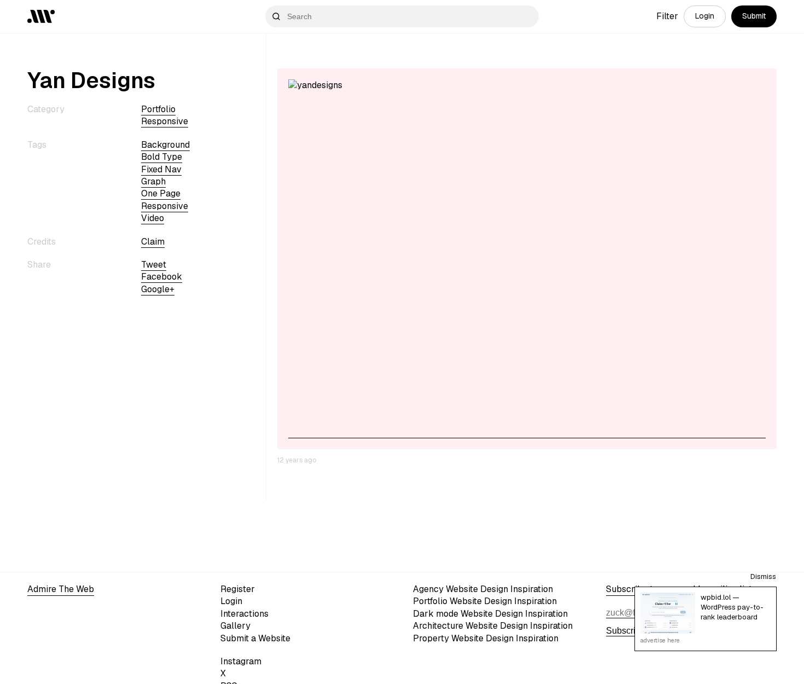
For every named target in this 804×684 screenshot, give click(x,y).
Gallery (235, 625)
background (165, 144)
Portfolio (158, 109)
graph (153, 181)
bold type (161, 157)
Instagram (240, 661)
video (152, 218)
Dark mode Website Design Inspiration (490, 613)
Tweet (153, 264)
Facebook (161, 276)
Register (237, 589)
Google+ (157, 289)
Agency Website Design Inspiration (483, 589)
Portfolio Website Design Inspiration (485, 601)
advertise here (660, 640)
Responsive (164, 121)
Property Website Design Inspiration (485, 638)
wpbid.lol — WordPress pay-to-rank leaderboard (732, 607)
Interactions (244, 613)
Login (704, 16)
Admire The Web (60, 589)
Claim (153, 241)
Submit (754, 16)
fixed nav (161, 169)
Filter (667, 16)
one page (160, 193)
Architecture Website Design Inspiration (493, 625)
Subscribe (625, 630)
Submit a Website (255, 638)
